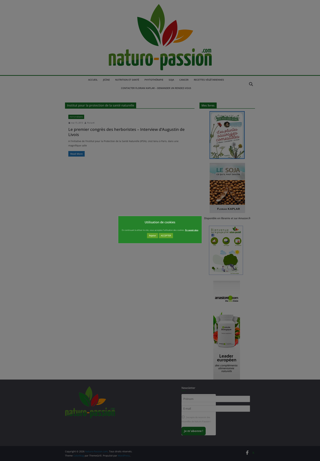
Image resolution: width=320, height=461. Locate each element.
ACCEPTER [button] (166, 235)
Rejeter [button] (152, 235)
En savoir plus (191, 230)
